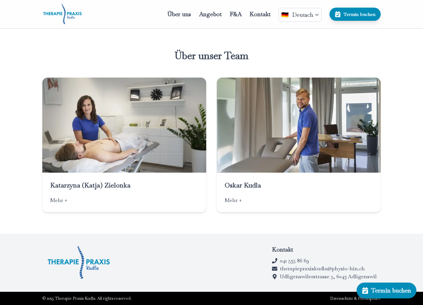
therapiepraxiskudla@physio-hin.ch (322, 268)
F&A (236, 14)
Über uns (179, 14)
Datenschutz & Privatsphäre (355, 298)
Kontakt (260, 14)
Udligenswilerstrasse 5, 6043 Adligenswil (328, 276)
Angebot (210, 14)
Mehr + (58, 200)
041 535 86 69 (294, 260)
